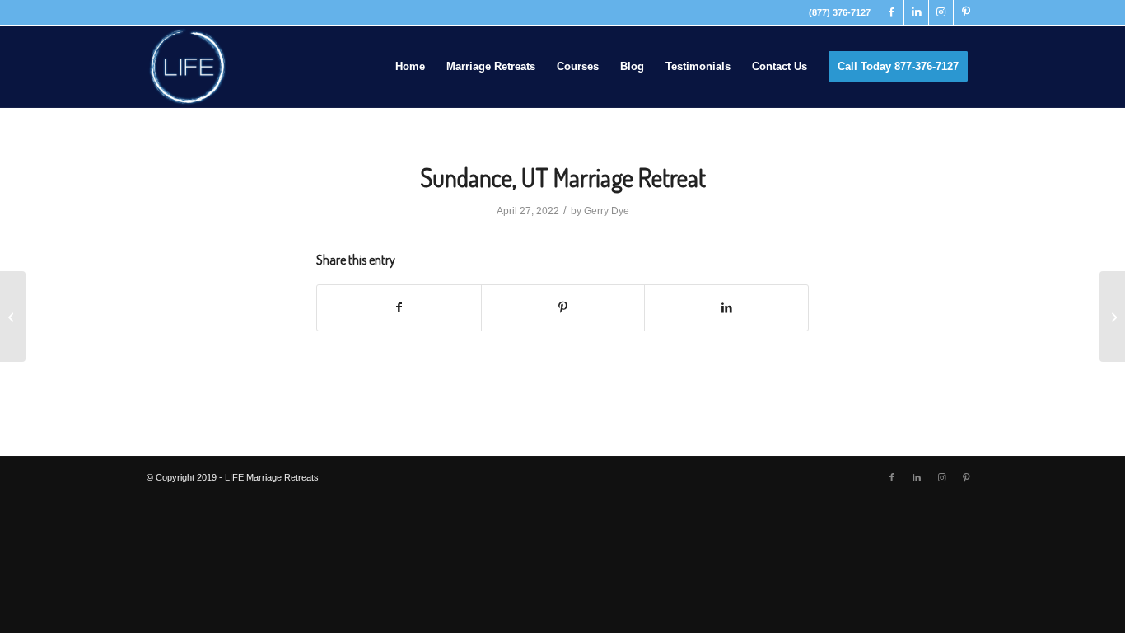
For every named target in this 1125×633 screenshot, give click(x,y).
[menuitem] (410, 67)
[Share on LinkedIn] (726, 308)
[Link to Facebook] (891, 12)
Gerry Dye (606, 211)
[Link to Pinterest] (966, 12)
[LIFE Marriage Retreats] (188, 67)
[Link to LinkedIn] (916, 12)
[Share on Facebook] (399, 308)
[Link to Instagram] (941, 12)
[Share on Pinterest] (563, 308)
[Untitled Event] (13, 316)
